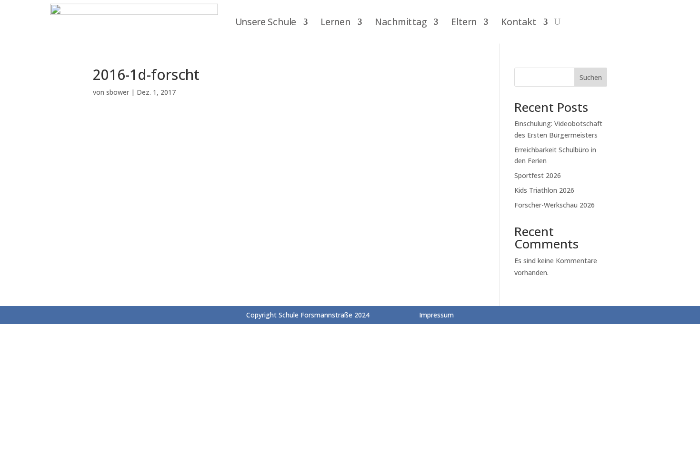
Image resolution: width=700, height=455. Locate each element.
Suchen (591, 77)
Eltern (464, 22)
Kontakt (518, 22)
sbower (117, 92)
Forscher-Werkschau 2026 (554, 204)
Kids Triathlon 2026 (544, 190)
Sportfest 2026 (537, 175)
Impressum (436, 314)
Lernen (335, 22)
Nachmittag (401, 22)
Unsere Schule (265, 22)
